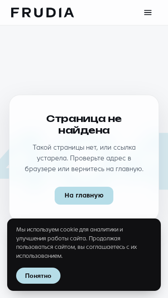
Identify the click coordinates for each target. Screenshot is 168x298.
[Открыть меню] (148, 12)
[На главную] (42, 12)
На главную (84, 195)
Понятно (38, 275)
